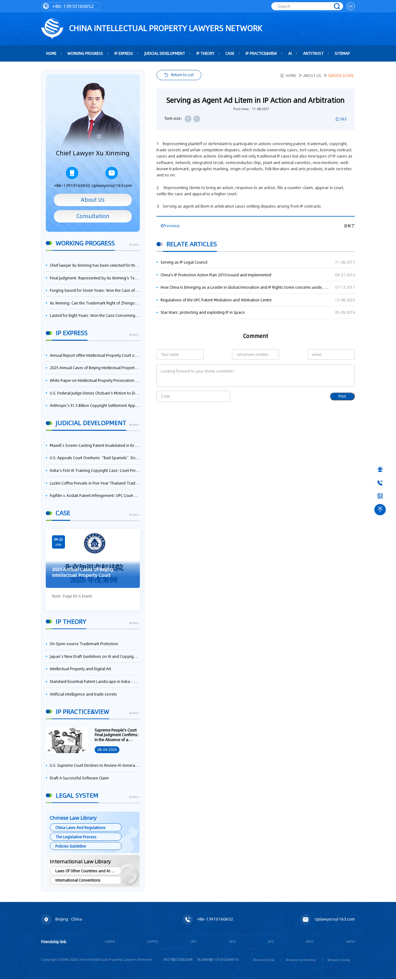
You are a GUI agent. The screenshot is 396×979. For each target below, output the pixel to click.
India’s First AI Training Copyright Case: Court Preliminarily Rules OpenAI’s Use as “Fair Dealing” (95, 470)
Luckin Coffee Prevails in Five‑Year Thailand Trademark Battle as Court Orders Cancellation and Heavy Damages (95, 483)
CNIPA (110, 941)
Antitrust (313, 53)
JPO (271, 941)
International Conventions (78, 880)
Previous (171, 226)
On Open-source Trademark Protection (84, 643)
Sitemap (342, 53)
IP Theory (205, 53)
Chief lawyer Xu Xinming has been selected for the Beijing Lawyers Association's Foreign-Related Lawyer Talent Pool (95, 265)
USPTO (152, 941)
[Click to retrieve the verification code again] (220, 396)
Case (230, 53)
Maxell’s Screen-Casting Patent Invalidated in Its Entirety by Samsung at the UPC (95, 445)
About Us (93, 200)
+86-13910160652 (72, 6)
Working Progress (85, 53)
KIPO (310, 941)
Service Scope (341, 75)
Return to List (182, 74)
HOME (51, 53)
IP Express (123, 53)
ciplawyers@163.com (112, 185)
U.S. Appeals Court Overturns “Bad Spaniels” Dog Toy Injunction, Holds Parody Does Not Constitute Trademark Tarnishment (95, 457)
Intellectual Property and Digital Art (80, 668)
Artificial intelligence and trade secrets (83, 694)
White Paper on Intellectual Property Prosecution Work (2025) (95, 380)
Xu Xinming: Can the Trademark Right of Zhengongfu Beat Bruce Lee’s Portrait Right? (95, 303)
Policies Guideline (70, 846)
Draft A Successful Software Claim (79, 778)
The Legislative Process (76, 836)
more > (134, 245)
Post (342, 396)
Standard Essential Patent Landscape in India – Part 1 (95, 681)
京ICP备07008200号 (178, 959)
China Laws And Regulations (80, 827)
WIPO (350, 941)
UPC (193, 941)
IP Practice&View (261, 53)
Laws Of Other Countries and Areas (86, 870)
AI (290, 53)
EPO (232, 941)
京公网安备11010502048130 (218, 959)
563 (343, 119)
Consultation (92, 216)
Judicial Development (164, 53)
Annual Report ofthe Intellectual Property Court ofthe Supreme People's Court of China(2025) (95, 355)
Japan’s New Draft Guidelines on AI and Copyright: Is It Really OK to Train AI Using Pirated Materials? (95, 656)
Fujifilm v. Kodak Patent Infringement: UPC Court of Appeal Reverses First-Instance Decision (95, 495)
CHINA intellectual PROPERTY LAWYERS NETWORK (164, 28)
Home (291, 75)
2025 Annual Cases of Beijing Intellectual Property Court (95, 367)
